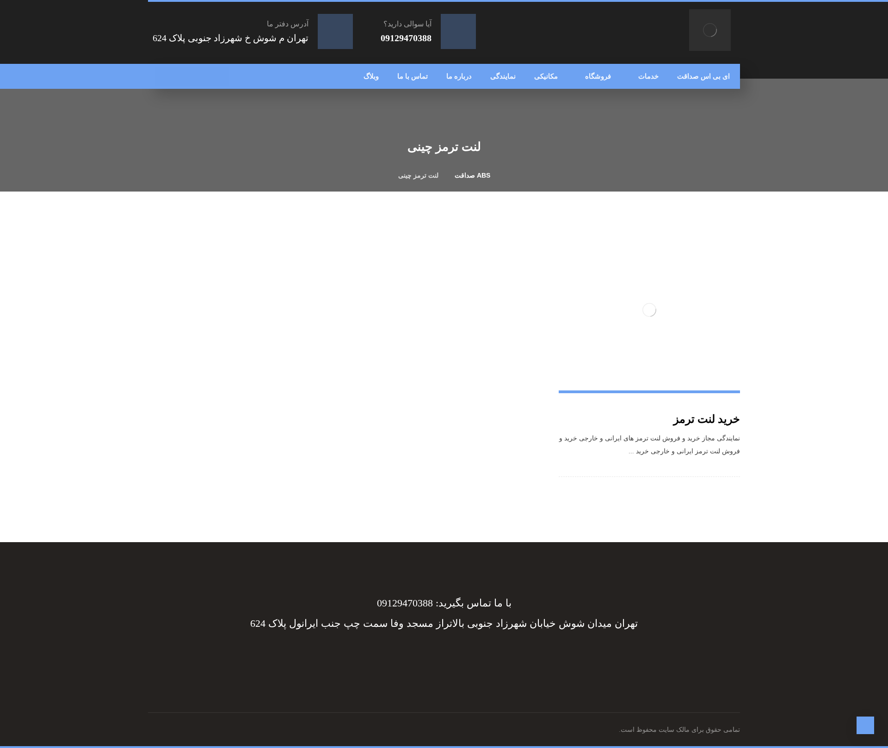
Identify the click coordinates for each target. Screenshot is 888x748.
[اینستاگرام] (182, 76)
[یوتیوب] (164, 76)
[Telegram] (471, 657)
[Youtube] (397, 657)
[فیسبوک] (219, 76)
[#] (453, 657)
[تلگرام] (201, 76)
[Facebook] (490, 657)
